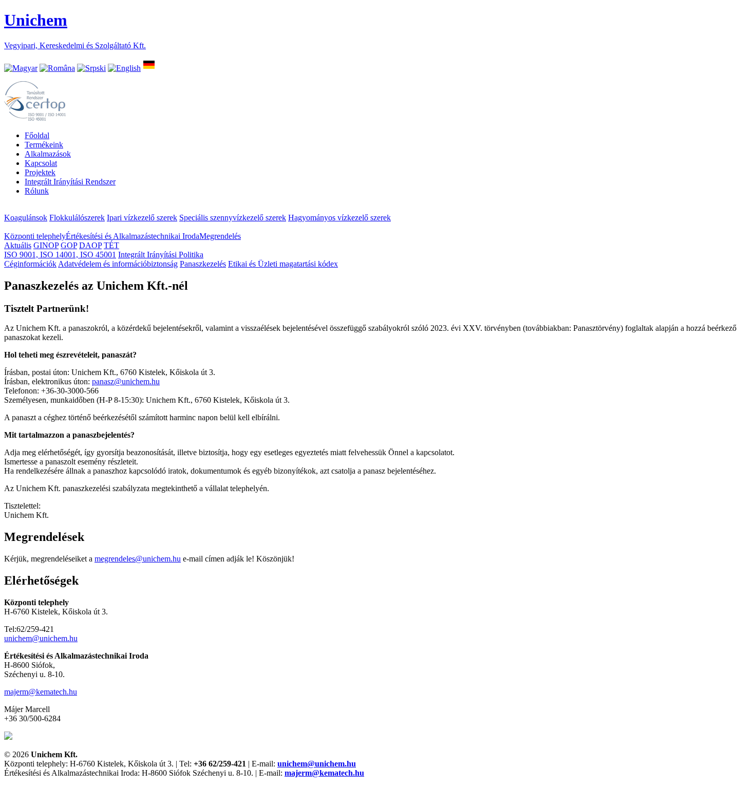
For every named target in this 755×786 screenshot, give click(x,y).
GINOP (46, 245)
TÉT (111, 245)
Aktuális (17, 245)
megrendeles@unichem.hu (138, 558)
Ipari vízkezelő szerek (142, 217)
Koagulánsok (25, 217)
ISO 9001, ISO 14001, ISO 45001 (60, 254)
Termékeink (44, 144)
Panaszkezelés (203, 263)
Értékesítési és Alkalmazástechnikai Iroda (132, 236)
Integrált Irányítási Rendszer (70, 181)
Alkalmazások (48, 153)
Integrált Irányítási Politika (160, 254)
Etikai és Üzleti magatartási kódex (283, 263)
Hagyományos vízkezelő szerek (339, 217)
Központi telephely (35, 236)
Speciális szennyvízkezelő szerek (232, 217)
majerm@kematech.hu (40, 691)
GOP (69, 245)
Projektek (40, 172)
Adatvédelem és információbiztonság (118, 263)
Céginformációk (30, 263)
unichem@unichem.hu (41, 638)
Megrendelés (220, 236)
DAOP (90, 245)
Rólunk (37, 190)
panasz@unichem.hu (126, 381)
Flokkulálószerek (77, 217)
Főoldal (37, 135)
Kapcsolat (41, 163)
